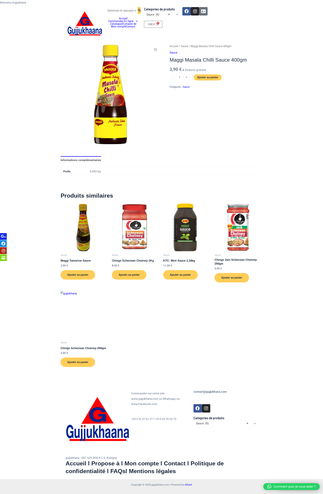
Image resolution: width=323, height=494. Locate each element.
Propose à (105, 463)
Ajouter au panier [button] (77, 274)
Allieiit (188, 484)
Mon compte (118, 26)
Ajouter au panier (207, 77)
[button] (123, 21)
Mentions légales (152, 471)
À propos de (129, 24)
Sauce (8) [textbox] (158, 14)
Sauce (184, 46)
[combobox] (161, 14)
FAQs (117, 471)
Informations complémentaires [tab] (81, 160)
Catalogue (116, 24)
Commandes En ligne (120, 21)
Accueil (123, 18)
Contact (130, 26)
